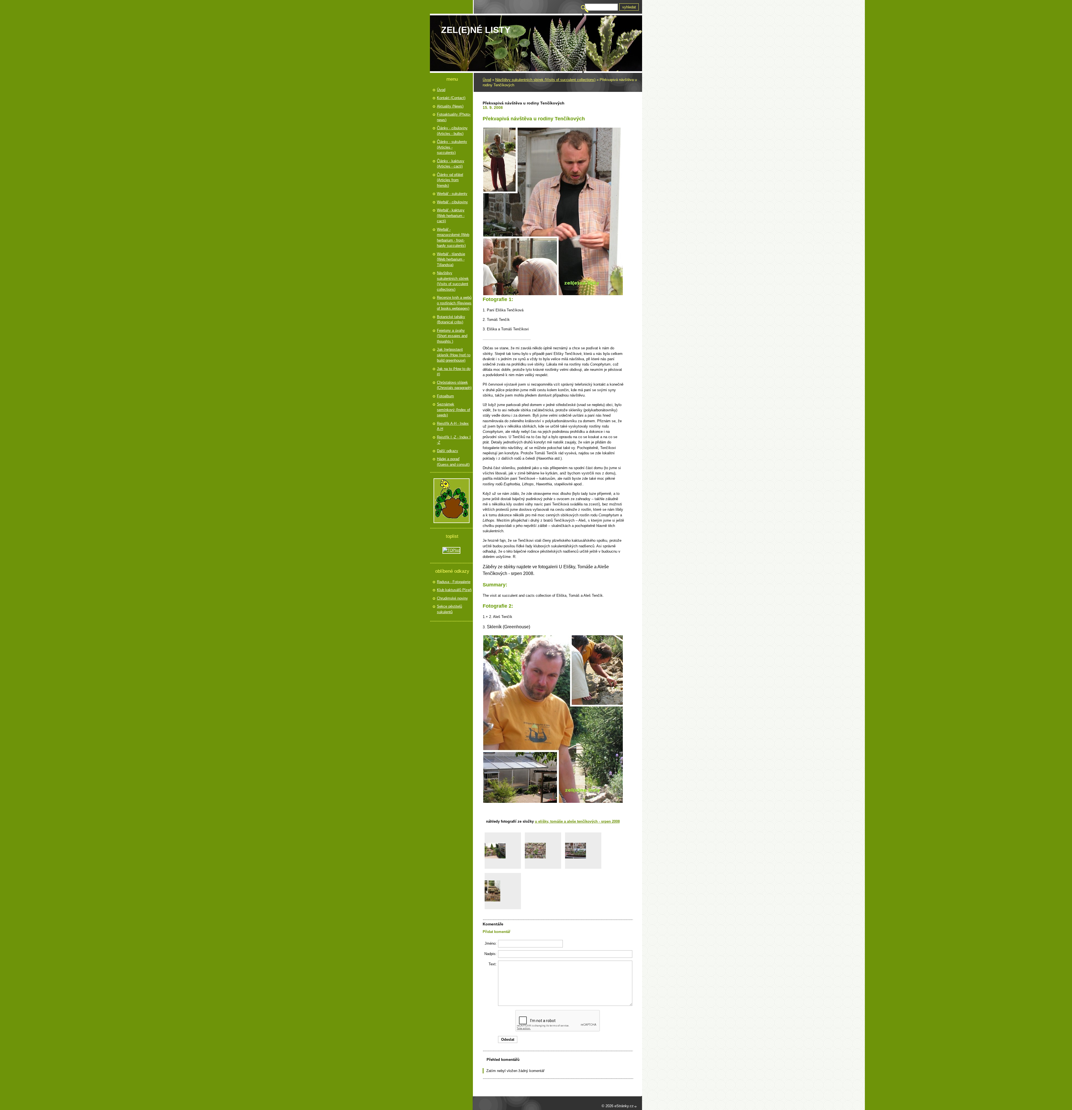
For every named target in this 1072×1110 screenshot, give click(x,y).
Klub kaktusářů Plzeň (454, 590)
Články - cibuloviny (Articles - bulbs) (452, 131)
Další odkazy (447, 451)
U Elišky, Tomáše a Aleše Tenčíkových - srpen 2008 (577, 821)
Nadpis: (490, 954)
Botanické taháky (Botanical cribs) (451, 319)
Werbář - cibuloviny (452, 202)
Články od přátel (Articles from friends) (450, 180)
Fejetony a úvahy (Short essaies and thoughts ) (452, 335)
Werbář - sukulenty (452, 194)
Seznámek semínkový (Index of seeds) (453, 409)
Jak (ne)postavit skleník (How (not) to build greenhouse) (453, 354)
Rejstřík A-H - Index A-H (453, 426)
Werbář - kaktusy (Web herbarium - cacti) (451, 215)
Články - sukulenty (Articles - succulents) (452, 147)
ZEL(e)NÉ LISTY (475, 30)
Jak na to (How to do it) (453, 371)
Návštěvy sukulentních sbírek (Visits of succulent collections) (545, 80)
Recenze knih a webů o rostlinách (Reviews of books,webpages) (454, 303)
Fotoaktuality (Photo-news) (454, 117)
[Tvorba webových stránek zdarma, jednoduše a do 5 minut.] (636, 1106)
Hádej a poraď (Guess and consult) (453, 462)
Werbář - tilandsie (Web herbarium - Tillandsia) (451, 259)
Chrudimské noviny (452, 598)
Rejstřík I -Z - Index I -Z (454, 440)
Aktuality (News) (450, 106)
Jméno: (491, 943)
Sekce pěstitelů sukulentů (449, 609)
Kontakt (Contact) (451, 98)
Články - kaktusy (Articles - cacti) (450, 164)
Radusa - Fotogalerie (453, 582)
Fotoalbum (445, 396)
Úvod (487, 80)
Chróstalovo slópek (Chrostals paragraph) (454, 385)
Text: (493, 964)
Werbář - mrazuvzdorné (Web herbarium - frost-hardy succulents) (453, 237)
